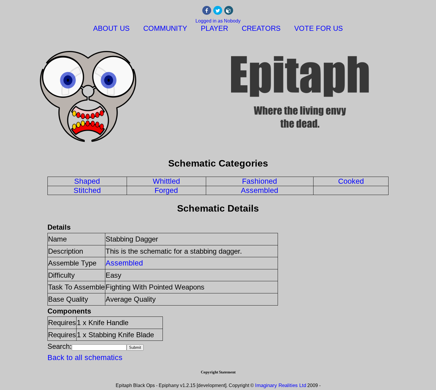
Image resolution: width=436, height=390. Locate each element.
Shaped (87, 181)
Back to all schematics (84, 357)
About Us (111, 28)
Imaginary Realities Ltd (280, 385)
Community (165, 28)
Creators (261, 28)
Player (214, 28)
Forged (166, 190)
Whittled (166, 181)
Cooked (351, 181)
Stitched (87, 190)
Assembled (259, 190)
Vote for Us (318, 28)
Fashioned (259, 181)
